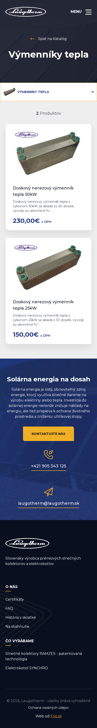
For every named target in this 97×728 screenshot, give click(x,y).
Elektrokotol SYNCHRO (26, 668)
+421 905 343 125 (48, 466)
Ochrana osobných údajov (48, 708)
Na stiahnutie (17, 626)
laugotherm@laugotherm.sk (48, 503)
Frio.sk (56, 716)
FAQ (9, 608)
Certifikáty (14, 599)
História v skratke (20, 617)
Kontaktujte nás (48, 434)
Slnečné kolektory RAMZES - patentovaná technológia (43, 656)
